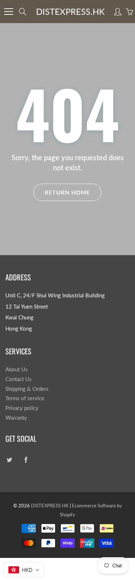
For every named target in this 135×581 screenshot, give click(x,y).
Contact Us (18, 379)
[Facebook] (25, 460)
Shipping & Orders (27, 389)
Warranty (16, 418)
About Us (16, 369)
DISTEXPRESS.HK (70, 11)
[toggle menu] (8, 11)
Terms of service (24, 398)
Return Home (67, 192)
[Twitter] (9, 460)
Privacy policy (22, 408)
